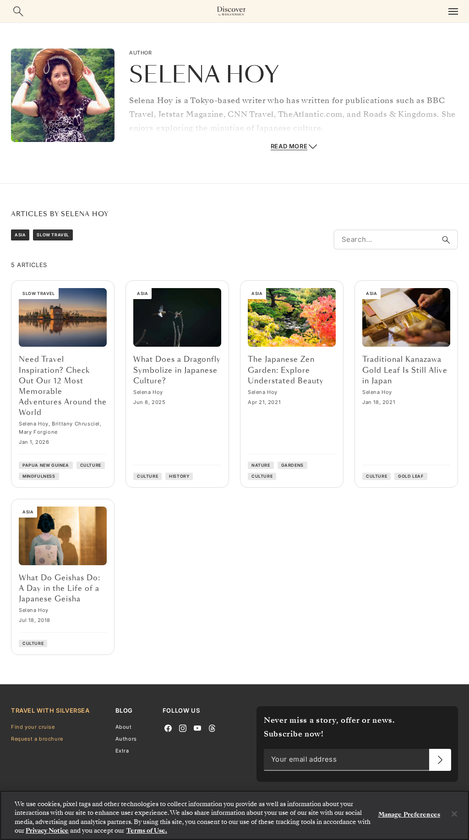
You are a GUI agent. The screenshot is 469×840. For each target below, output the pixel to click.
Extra (122, 750)
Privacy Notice (47, 830)
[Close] (454, 814)
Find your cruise (33, 726)
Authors (126, 739)
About (123, 726)
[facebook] (168, 727)
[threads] (212, 727)
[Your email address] (440, 760)
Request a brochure (37, 739)
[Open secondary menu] (453, 11)
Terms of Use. (146, 830)
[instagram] (182, 727)
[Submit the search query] (446, 239)
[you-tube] (197, 727)
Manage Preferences (409, 814)
